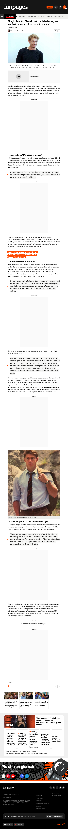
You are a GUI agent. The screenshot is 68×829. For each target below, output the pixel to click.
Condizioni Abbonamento (42, 803)
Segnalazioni (39, 795)
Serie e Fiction (32, 16)
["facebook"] (22, 776)
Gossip (43, 16)
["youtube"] (13, 776)
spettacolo (10, 16)
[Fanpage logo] (14, 7)
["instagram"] (8, 776)
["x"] (17, 776)
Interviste (49, 16)
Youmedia (38, 793)
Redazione (38, 806)
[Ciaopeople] (61, 824)
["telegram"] (27, 776)
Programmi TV (23, 16)
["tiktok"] (3, 776)
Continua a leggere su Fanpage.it (34, 624)
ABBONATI (49, 7)
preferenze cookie (40, 808)
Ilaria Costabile (19, 31)
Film (39, 16)
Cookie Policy (39, 800)
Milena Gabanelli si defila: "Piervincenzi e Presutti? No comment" (22, 751)
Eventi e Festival (58, 16)
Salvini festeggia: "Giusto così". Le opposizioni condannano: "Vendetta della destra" (26, 753)
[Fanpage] (9, 787)
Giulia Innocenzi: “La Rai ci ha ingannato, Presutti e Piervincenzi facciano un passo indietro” (48, 721)
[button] (58, 30)
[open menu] (2, 16)
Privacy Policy (39, 798)
